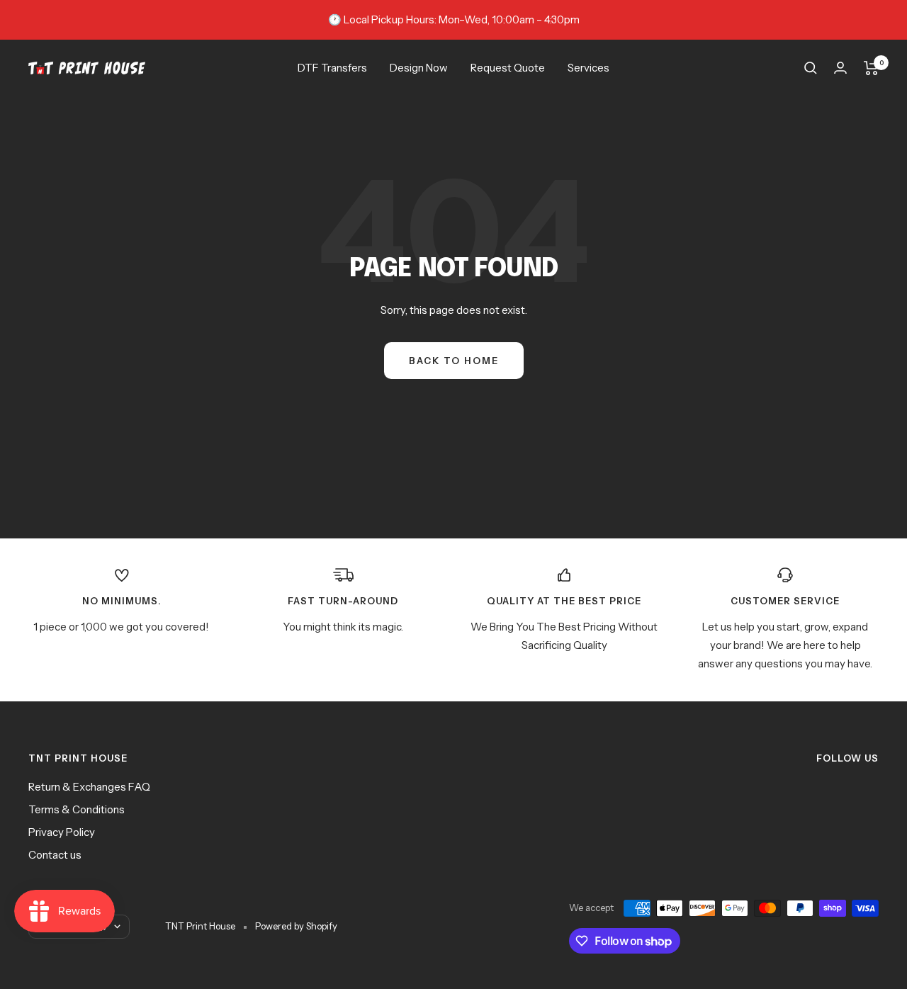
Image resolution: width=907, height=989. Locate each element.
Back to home (454, 360)
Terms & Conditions (76, 809)
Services (588, 67)
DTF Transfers (332, 67)
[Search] (810, 68)
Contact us (54, 854)
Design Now (419, 67)
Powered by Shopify (296, 926)
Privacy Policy (61, 832)
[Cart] (871, 68)
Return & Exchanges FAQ (89, 786)
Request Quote (508, 67)
